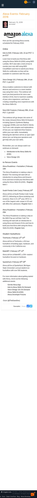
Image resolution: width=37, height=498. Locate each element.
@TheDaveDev (13, 300)
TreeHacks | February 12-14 (14, 238)
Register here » (27, 204)
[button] (6, 492)
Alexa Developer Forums (17, 294)
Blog (18, 496)
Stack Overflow (11, 496)
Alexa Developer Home (28, 496)
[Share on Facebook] (28, 306)
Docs (3, 496)
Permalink (16, 306)
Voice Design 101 (13, 157)
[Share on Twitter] (31, 306)
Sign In (28, 2)
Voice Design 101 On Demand (19, 290)
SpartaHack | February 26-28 (14, 262)
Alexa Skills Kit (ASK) (15, 292)
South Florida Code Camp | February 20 (18, 190)
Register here (20, 228)
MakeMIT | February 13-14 (13, 251)
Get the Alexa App (14, 285)
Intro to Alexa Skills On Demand (19, 287)
